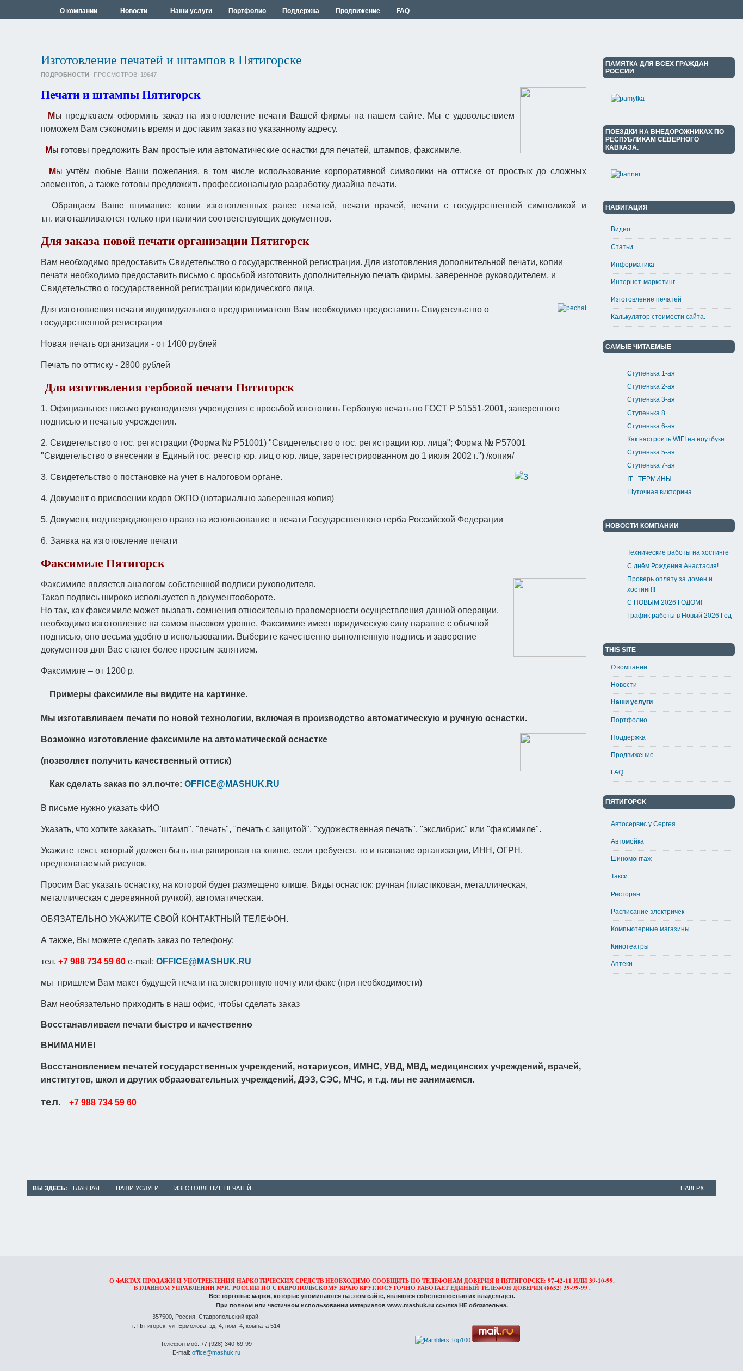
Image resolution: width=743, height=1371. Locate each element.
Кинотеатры (630, 946)
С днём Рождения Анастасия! (673, 566)
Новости (624, 684)
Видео (620, 229)
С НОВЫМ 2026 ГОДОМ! (664, 602)
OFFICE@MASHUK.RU (232, 784)
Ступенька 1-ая (651, 373)
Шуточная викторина (659, 492)
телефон (496, 1287)
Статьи (622, 247)
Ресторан (625, 894)
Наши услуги (632, 702)
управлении (193, 1287)
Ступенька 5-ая (651, 452)
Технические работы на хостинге (678, 552)
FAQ (617, 772)
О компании (629, 667)
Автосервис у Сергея (643, 824)
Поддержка (628, 737)
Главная (86, 1188)
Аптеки (622, 964)
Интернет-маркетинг (643, 282)
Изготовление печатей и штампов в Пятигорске (171, 59)
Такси (619, 876)
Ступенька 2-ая (651, 386)
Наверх (692, 1188)
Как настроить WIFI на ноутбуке (676, 439)
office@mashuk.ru (216, 1352)
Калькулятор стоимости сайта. (658, 317)
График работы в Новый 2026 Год (679, 615)
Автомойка (627, 841)
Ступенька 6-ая (651, 426)
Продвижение (632, 755)
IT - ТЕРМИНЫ (649, 479)
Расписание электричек (647, 911)
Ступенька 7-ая (651, 465)
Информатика (632, 264)
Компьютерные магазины (650, 929)
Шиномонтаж (631, 859)
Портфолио (629, 720)
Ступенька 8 (646, 413)
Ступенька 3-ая (651, 399)
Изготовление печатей (646, 299)
